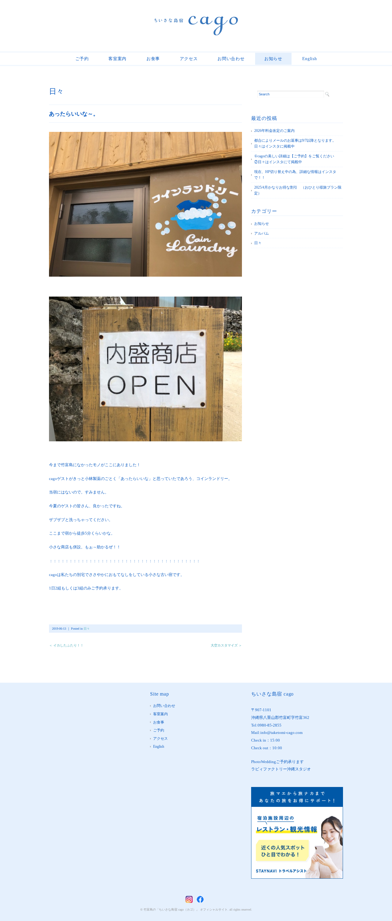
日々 (56, 91)
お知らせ (273, 58)
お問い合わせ (230, 58)
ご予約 (82, 58)
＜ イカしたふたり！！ (66, 645)
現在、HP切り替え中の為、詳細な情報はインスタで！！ (295, 175)
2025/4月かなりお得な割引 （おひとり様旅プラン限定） (297, 190)
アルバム (261, 233)
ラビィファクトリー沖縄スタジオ (281, 769)
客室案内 (117, 58)
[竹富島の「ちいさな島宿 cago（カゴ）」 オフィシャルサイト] (196, 20)
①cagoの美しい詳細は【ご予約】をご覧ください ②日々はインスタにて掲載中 (297, 159)
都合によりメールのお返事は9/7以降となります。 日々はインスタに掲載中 (297, 143)
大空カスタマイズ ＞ (226, 645)
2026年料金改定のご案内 (274, 131)
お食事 (153, 58)
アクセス (189, 58)
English (309, 58)
